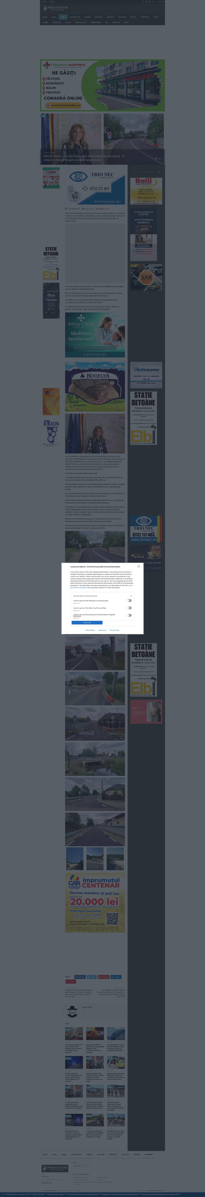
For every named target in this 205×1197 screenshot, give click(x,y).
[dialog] (102, 598)
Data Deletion (90, 630)
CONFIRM (87, 622)
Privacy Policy (114, 630)
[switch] (129, 600)
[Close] (139, 567)
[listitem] (102, 596)
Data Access (102, 630)
